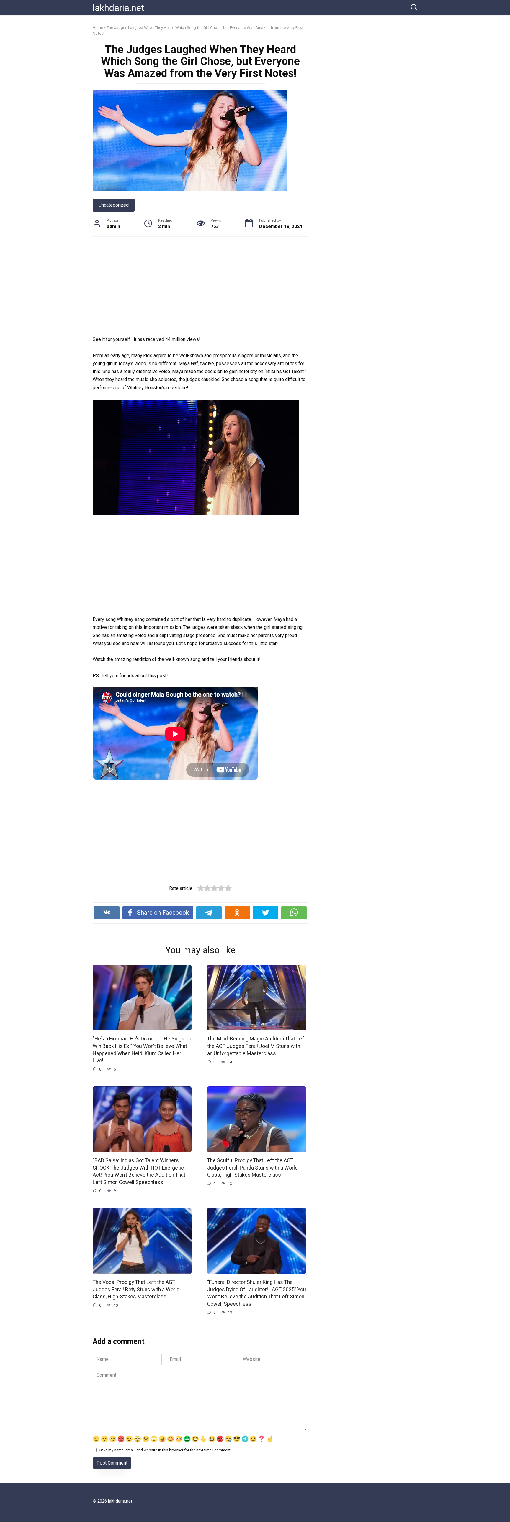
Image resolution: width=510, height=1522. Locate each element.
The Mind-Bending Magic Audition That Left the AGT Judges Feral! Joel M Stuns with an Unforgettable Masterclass (256, 1046)
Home (98, 27)
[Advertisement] (200, 287)
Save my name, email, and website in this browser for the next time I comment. (165, 1450)
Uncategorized (114, 205)
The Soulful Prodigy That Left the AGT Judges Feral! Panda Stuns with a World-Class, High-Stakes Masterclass (253, 1167)
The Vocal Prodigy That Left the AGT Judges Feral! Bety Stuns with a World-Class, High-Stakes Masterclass (137, 1289)
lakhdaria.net (118, 8)
